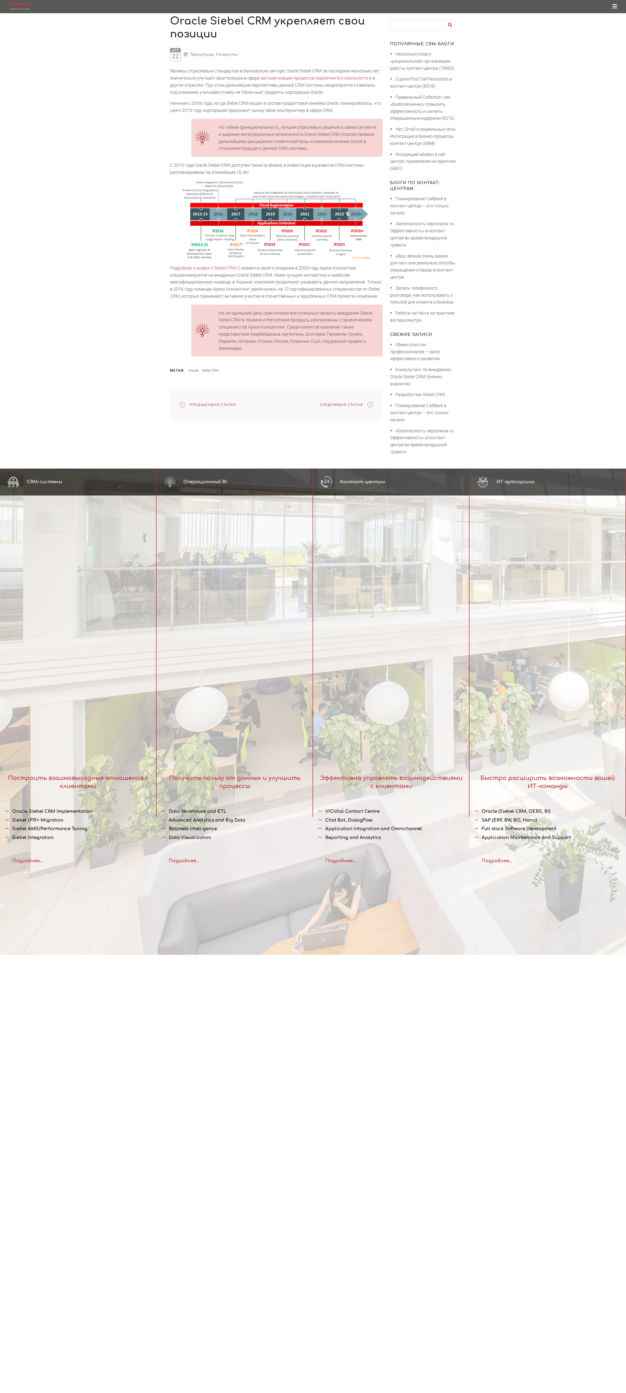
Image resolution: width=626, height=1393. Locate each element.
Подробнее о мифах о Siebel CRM (203, 268)
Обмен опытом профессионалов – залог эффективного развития (415, 352)
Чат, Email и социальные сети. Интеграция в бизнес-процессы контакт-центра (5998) (423, 136)
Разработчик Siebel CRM (420, 394)
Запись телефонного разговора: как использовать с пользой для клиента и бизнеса (421, 295)
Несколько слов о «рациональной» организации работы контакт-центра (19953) (422, 61)
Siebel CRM (210, 370)
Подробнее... (27, 860)
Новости (227, 54)
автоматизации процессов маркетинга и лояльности (314, 78)
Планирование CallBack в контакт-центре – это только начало (419, 206)
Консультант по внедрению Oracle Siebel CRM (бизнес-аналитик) (420, 376)
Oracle (193, 370)
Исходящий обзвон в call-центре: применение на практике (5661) (423, 161)
